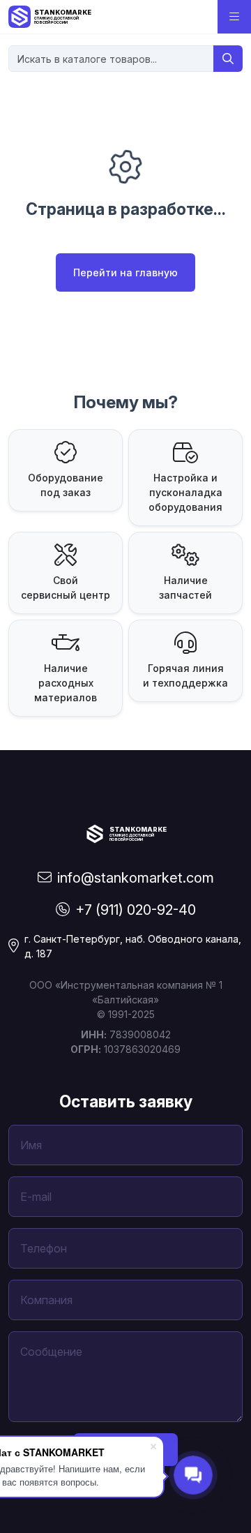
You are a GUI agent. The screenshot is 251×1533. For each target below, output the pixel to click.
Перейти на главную (125, 272)
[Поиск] (228, 58)
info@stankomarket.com (135, 877)
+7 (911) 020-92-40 (135, 910)
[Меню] (234, 16)
